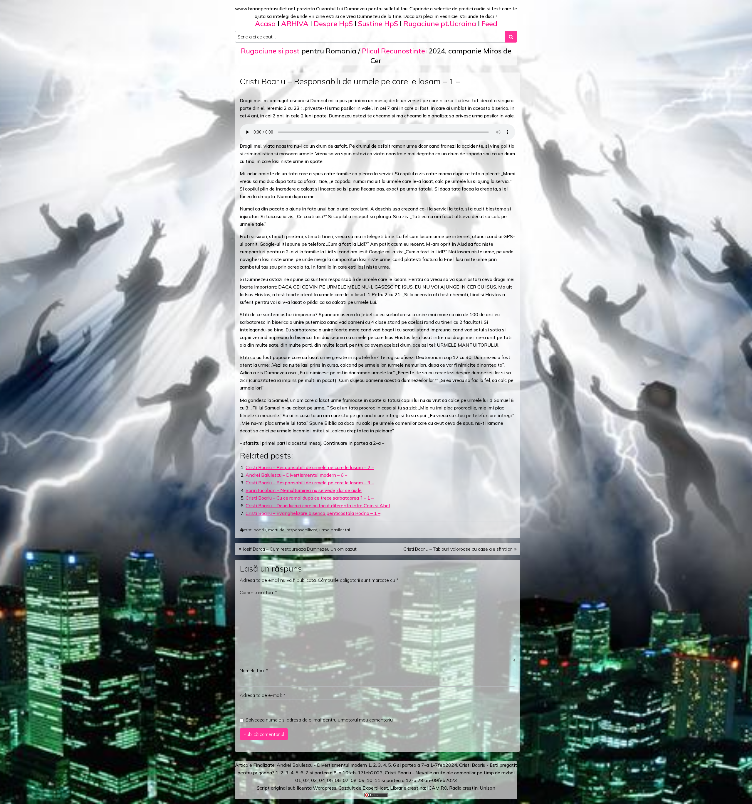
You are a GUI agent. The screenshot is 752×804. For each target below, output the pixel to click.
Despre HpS (333, 23)
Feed (489, 23)
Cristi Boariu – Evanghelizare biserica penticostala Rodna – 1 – (313, 513)
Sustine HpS (378, 23)
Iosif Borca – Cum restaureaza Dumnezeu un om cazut (300, 549)
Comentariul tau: (258, 592)
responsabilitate (301, 529)
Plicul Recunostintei (394, 50)
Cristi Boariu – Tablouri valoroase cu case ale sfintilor (457, 549)
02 (306, 780)
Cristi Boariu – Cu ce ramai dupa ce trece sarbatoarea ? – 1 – (310, 498)
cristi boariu (255, 529)
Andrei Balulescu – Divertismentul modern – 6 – (296, 475)
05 (330, 780)
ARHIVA (294, 23)
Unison (487, 788)
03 (314, 780)
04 (322, 780)
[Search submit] (511, 37)
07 (346, 780)
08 (354, 780)
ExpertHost (375, 788)
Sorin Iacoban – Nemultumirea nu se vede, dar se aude (304, 490)
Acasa (265, 23)
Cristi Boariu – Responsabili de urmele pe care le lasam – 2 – (310, 467)
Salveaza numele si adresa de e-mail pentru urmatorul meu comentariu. (320, 720)
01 (298, 780)
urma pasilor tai (334, 529)
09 (362, 780)
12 (409, 780)
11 (377, 780)
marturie (276, 529)
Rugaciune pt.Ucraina (439, 23)
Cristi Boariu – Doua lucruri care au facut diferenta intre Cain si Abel (318, 505)
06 (338, 780)
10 (369, 780)
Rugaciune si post (270, 50)
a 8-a (335, 773)
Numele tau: (254, 670)
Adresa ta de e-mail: (262, 695)
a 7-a (423, 765)
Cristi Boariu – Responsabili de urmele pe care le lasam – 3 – (310, 483)
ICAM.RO (437, 788)
